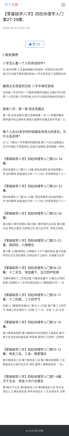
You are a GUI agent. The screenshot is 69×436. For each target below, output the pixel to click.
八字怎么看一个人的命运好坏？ (25, 63)
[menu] (63, 4)
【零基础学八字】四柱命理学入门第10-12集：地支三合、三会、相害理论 (32, 352)
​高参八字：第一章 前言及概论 (23, 109)
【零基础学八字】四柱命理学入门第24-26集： (32, 216)
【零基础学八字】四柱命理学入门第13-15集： (32, 324)
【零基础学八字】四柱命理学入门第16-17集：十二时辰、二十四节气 (32, 297)
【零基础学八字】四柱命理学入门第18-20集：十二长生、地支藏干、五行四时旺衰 (32, 270)
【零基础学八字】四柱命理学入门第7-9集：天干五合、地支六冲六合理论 (33, 379)
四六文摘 (38, 430)
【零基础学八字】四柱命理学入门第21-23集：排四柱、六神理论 (32, 243)
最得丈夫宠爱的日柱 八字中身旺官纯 (28, 86)
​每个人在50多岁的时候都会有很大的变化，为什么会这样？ (34, 134)
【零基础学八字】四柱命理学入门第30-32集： (32, 188)
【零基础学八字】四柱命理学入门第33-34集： (32, 161)
